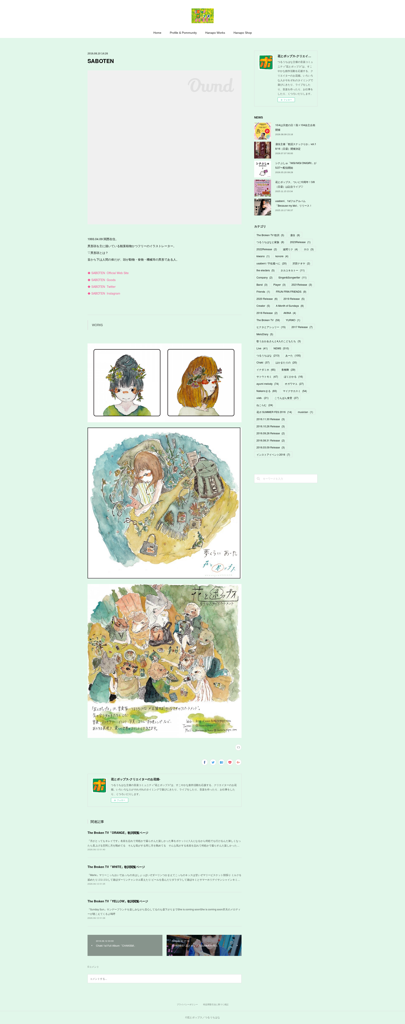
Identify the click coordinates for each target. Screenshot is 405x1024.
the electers (265, 270)
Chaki (263, 362)
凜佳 (295, 235)
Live (262, 348)
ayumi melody (267, 383)
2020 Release (267, 298)
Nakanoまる (266, 391)
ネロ (309, 249)
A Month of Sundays (290, 305)
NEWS (281, 348)
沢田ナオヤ (301, 263)
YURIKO (293, 320)
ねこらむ (264, 405)
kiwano (263, 256)
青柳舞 (288, 369)
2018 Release (267, 313)
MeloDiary (264, 334)
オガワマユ (294, 383)
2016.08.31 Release (270, 440)
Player (279, 284)
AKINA (290, 313)
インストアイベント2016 (273, 454)
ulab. (262, 398)
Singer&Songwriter (292, 277)
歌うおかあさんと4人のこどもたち (278, 341)
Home (157, 32)
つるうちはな (267, 355)
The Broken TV (268, 320)
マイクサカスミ (295, 391)
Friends (263, 291)
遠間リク (290, 249)
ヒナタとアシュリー (271, 327)
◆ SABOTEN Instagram (104, 293)
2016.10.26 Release (270, 426)
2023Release (300, 242)
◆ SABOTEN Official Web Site (108, 273)
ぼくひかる (293, 376)
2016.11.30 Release (270, 419)
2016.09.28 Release (270, 433)
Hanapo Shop (243, 32)
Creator (263, 305)
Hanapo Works (215, 32)
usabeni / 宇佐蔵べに (271, 263)
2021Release (302, 284)
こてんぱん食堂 (286, 398)
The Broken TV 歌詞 (270, 235)
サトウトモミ (267, 376)
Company (264, 277)
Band (261, 284)
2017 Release (302, 327)
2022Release (266, 249)
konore (281, 256)
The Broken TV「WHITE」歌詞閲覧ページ (116, 867)
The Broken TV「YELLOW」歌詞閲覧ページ (118, 901)
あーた (293, 355)
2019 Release (294, 298)
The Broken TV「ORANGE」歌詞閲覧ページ (118, 832)
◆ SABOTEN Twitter (102, 286)
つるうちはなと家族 (270, 242)
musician (305, 412)
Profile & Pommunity (183, 32)
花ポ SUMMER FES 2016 (274, 412)
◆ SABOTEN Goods (102, 280)
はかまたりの (286, 362)
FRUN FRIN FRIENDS (291, 291)
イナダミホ (265, 369)
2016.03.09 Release (270, 447)
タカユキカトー (293, 270)
